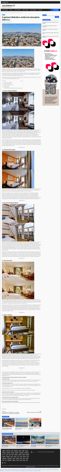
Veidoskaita (2, 470)
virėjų (17, 460)
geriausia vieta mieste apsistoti (29, 390)
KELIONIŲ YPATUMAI (19, 442)
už (5, 460)
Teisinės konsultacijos (16, 469)
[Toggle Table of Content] (21, 81)
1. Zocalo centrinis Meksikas (7, 82)
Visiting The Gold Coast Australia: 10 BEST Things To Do (21, 422)
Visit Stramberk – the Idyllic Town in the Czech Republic (38, 439)
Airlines (4, 450)
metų (12, 456)
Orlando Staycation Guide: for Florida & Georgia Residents (8, 422)
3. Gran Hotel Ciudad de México (8, 84)
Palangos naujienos (36, 470)
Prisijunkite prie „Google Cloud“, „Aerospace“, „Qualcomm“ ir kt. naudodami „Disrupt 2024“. (11, 412)
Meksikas (3, 69)
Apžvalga (15, 450)
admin (4, 22)
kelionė (20, 454)
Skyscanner (8, 380)
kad (9, 454)
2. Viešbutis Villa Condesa (7, 83)
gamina (12, 452)
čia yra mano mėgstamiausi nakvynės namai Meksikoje (21, 388)
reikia (14, 458)
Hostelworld (17, 384)
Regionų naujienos (29, 470)
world (24, 460)
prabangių (4, 458)
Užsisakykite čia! (21, 147)
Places (24, 456)
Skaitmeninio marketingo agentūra (48, 451)
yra (26, 460)
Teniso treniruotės (8, 470)
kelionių (16, 454)
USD (3, 460)
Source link (4, 408)
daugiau (4, 452)
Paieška (44, 15)
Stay (24, 458)
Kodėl (24, 454)
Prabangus (9, 458)
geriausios (26, 452)
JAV (7, 454)
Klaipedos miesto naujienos (33, 469)
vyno (21, 460)
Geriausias (21, 452)
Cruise (26, 450)
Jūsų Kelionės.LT (8, 6)
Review (17, 458)
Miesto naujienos (42, 469)
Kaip (12, 454)
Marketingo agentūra (7, 469)
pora (28, 456)
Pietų (21, 456)
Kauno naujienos (23, 470)
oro (18, 456)
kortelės (27, 454)
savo (21, 458)
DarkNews (28, 466)
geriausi (16, 452)
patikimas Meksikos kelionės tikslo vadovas (20, 402)
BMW (23, 450)
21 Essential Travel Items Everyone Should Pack (35, 422)
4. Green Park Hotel (6, 85)
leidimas (7, 456)
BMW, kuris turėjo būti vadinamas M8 (34, 412)
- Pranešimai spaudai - (16, 470)
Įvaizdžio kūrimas (55, 469)
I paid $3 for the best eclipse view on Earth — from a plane (23, 439)
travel (27, 458)
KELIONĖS (4, 425)
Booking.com (25, 385)
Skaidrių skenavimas (23, 469)
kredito (4, 456)
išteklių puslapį (11, 398)
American (8, 450)
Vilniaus (13, 460)
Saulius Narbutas (48, 469)
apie (12, 450)
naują (15, 456)
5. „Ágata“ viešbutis (7, 314)
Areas (20, 450)
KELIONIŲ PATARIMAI (34, 442)
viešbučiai (9, 460)
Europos (8, 452)
